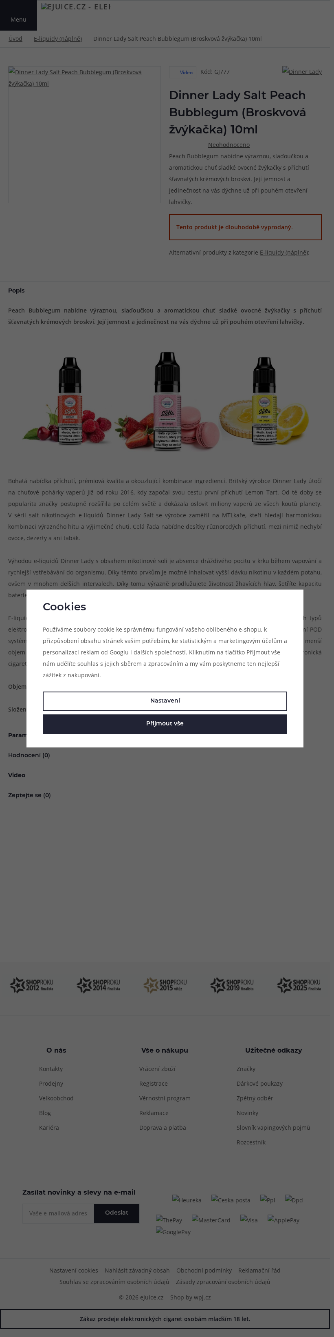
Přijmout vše (165, 724)
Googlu (119, 652)
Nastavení (165, 701)
